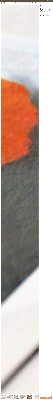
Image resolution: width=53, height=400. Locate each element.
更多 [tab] (35, 2)
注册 (47, 0)
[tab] (19, 3)
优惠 (32, 2)
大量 (29, 2)
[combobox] (46, 16)
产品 (19, 2)
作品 (25, 2)
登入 (49, 0)
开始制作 (45, 397)
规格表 (51, 14)
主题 (22, 2)
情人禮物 (14, 2)
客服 (51, 0)
